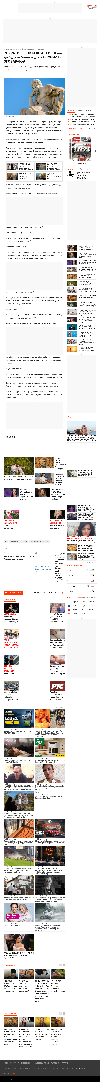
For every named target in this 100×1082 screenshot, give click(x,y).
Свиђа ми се (37, 592)
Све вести (70, 243)
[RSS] (95, 243)
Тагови (7, 537)
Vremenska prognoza (75, 565)
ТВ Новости (64, 1068)
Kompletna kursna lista (89, 597)
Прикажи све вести (75, 128)
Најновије (71, 110)
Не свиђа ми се (55, 592)
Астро (94, 169)
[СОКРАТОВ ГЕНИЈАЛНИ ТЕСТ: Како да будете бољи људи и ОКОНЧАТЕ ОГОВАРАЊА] (34, 96)
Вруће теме (8, 548)
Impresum (6, 1073)
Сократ (24, 541)
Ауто (58, 1068)
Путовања (34, 1068)
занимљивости (15, 541)
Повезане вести (10, 965)
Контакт (13, 1073)
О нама (71, 1068)
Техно (54, 1068)
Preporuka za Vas (10, 506)
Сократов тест (45, 541)
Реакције (89, 110)
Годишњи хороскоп (85, 169)
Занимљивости (47, 1068)
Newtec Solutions (84, 1079)
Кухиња (27, 1068)
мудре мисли (33, 541)
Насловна (7, 1068)
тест (6, 541)
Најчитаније (80, 110)
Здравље (13, 1068)
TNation (93, 1079)
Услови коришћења (79, 1068)
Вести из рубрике (10, 1013)
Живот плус (20, 1068)
